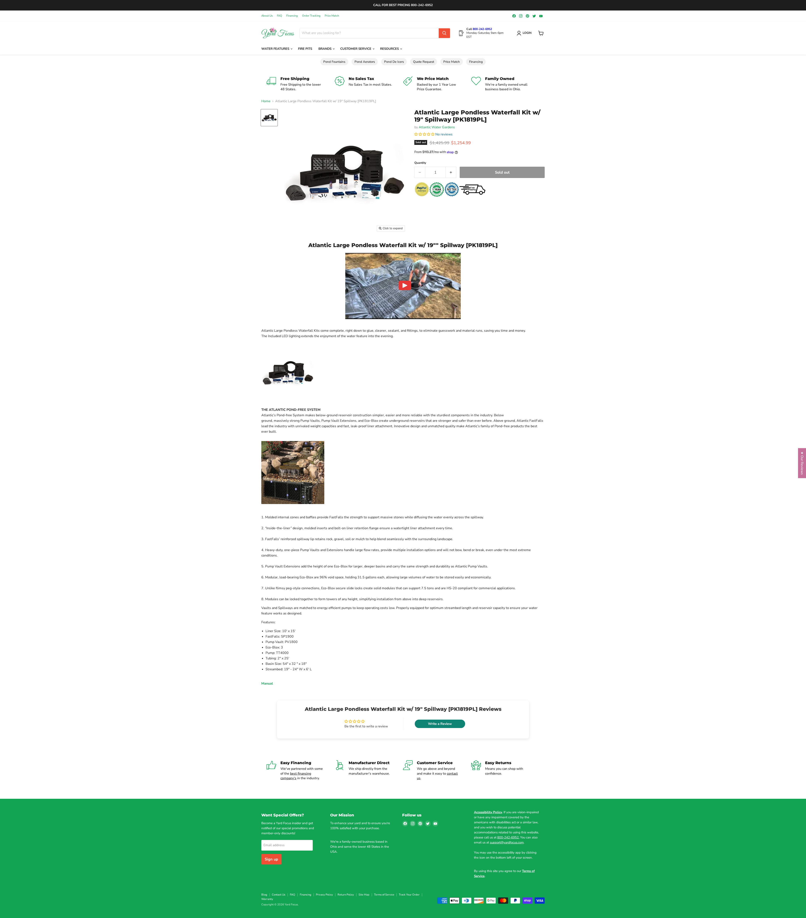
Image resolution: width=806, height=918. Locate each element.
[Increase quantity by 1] (451, 172)
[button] (424, 134)
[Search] (444, 33)
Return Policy (346, 895)
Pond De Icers (394, 62)
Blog (264, 895)
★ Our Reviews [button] (802, 463)
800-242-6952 (482, 29)
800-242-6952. (508, 837)
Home (266, 101)
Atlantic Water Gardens (437, 127)
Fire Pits (305, 49)
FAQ (279, 15)
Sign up (271, 859)
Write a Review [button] (440, 724)
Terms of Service (384, 895)
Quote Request (423, 62)
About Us (267, 15)
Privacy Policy (324, 895)
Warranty (267, 899)
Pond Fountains (334, 62)
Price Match (332, 15)
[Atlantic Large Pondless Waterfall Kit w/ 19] (269, 117)
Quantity (420, 163)
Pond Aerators (365, 62)
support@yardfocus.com (507, 842)
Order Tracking (311, 15)
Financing (292, 15)
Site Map (364, 895)
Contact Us (278, 895)
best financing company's (295, 775)
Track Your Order (409, 895)
